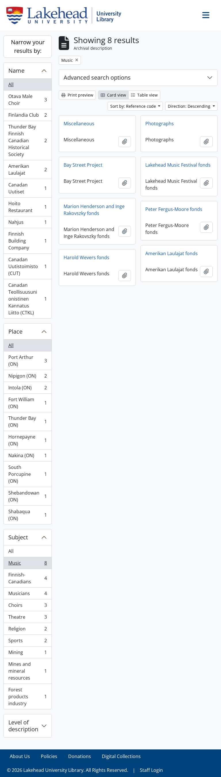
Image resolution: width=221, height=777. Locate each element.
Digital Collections (121, 756)
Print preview (79, 95)
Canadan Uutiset (27, 188)
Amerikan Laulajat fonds (171, 253)
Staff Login (151, 770)
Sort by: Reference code (133, 106)
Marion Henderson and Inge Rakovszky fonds (94, 209)
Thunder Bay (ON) (27, 421)
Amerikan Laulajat (27, 169)
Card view (116, 95)
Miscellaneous (79, 123)
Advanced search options (97, 77)
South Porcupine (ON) (27, 474)
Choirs (27, 606)
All (11, 84)
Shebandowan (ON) (27, 496)
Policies (49, 756)
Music (27, 564)
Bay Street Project (83, 165)
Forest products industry (27, 696)
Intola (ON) (27, 389)
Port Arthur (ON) (27, 360)
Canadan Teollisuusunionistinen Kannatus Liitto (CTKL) (27, 299)
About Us (20, 756)
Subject (18, 537)
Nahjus (27, 223)
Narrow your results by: (28, 46)
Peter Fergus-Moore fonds (173, 209)
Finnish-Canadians (27, 578)
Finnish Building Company (27, 241)
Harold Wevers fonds (86, 257)
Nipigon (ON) (27, 377)
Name (16, 70)
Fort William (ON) (27, 402)
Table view (147, 95)
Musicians (27, 594)
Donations (79, 756)
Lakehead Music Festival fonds (178, 165)
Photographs (159, 123)
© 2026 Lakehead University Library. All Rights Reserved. (67, 770)
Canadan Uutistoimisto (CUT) (27, 266)
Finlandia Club (27, 116)
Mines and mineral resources (27, 671)
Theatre (27, 618)
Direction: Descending (190, 106)
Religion (27, 630)
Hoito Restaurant (27, 207)
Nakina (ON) (27, 456)
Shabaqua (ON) (27, 515)
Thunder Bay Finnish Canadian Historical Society (27, 140)
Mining (27, 653)
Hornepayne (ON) (27, 440)
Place (15, 331)
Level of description (23, 725)
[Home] (66, 15)
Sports (27, 642)
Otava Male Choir (27, 99)
